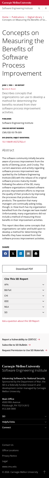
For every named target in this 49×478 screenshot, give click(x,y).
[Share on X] (13, 253)
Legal (4, 461)
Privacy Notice (9, 455)
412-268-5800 (9, 408)
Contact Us (7, 444)
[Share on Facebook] (5, 253)
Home (5, 17)
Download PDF (24, 268)
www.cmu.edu (9, 466)
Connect (6, 427)
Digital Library (35, 17)
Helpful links (8, 421)
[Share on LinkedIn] (20, 253)
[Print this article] (36, 253)
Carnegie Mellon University (24, 472)
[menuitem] (18, 8)
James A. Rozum (10, 89)
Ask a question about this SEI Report (20, 321)
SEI (3, 416)
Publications (18, 17)
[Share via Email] (28, 253)
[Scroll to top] (45, 472)
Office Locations (10, 450)
